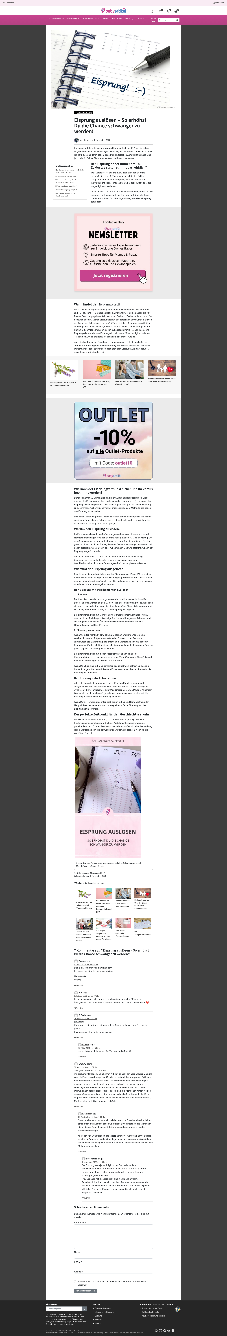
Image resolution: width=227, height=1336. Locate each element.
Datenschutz (60, 1330)
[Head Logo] (113, 11)
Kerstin (87, 140)
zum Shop (219, 3)
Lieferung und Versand (104, 1312)
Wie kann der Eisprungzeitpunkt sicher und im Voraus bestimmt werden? (69, 181)
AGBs (68, 1330)
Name (78, 1252)
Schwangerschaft (90, 18)
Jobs (73, 1330)
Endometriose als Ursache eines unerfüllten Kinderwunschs (161, 380)
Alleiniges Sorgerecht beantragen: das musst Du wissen (103, 935)
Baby (105, 18)
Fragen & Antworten (103, 1308)
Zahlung (98, 1316)
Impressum (50, 1330)
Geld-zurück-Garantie (150, 1312)
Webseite (78, 1271)
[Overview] (152, 11)
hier (102, 866)
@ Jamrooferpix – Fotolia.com (166, 107)
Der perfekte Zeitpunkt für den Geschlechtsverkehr (65, 195)
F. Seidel (86, 1113)
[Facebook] (173, 1330)
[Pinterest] (165, 1330)
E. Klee (85, 1044)
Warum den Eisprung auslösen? (66, 186)
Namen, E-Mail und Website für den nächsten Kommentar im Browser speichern (112, 1283)
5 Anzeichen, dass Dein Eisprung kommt (122, 933)
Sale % (98, 1323)
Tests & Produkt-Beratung (122, 18)
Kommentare (81, 1222)
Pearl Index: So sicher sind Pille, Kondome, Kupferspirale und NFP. (96, 384)
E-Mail (78, 1262)
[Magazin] (157, 1330)
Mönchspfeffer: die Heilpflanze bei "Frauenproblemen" (63, 383)
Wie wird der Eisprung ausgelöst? (66, 190)
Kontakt (98, 1320)
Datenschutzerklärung (65, 1324)
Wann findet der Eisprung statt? (66, 176)
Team (78, 1330)
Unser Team (153, 19)
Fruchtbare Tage (84, 112)
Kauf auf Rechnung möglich (153, 1316)
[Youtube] (169, 1330)
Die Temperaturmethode (143, 933)
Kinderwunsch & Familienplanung (63, 18)
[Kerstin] (76, 140)
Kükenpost (9, 3)
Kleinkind (142, 18)
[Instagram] (161, 1330)
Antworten (78, 985)
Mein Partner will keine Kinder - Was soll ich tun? (128, 382)
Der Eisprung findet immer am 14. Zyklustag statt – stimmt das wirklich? (70, 171)
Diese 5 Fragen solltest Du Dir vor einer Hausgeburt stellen (83, 936)
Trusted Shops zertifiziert (152, 1308)
